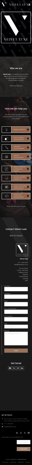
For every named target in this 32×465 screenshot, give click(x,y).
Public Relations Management (20, 187)
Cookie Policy (21, 462)
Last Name (8, 293)
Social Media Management (19, 139)
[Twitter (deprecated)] (25, 433)
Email (6, 301)
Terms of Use (5, 462)
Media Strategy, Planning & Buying (20, 169)
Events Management (19, 157)
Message (6, 331)
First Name (8, 286)
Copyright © (8, 459)
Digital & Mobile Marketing (20, 178)
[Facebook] (10, 368)
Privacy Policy (13, 462)
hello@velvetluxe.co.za (10, 426)
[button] (29, 4)
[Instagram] (18, 368)
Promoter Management (19, 196)
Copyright (27, 462)
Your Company (8, 316)
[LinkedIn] (22, 368)
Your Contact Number (11, 308)
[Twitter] (14, 368)
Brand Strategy (20, 130)
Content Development (19, 148)
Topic (6, 324)
